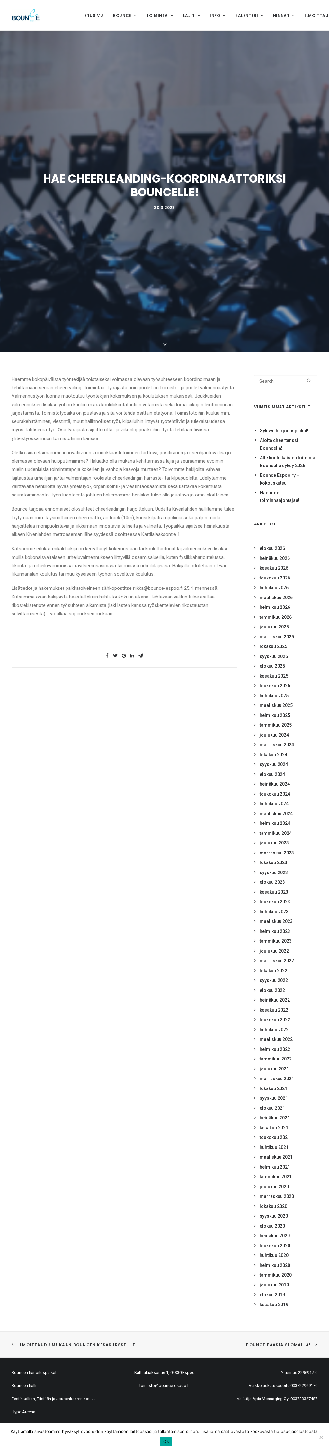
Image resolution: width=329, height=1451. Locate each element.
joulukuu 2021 (274, 1068)
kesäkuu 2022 (274, 1010)
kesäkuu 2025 (274, 676)
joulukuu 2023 (274, 842)
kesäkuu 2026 (274, 567)
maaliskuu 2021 (276, 1157)
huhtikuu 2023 (274, 911)
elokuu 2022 (272, 990)
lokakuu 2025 (273, 646)
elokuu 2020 (272, 1226)
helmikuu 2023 (275, 931)
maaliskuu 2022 (276, 1039)
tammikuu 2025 (276, 725)
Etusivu (93, 15)
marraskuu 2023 (277, 852)
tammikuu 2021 (276, 1176)
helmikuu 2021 (275, 1167)
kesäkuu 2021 (274, 1127)
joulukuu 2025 (274, 626)
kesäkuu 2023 (274, 892)
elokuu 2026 (272, 548)
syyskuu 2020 (274, 1216)
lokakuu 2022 (273, 970)
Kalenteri (246, 15)
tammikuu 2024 (276, 833)
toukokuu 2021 (275, 1137)
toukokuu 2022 (275, 1019)
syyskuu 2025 (274, 656)
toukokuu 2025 (275, 685)
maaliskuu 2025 (276, 705)
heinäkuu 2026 (275, 558)
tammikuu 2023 (276, 941)
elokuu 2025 (272, 666)
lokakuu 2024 (273, 754)
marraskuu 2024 (277, 744)
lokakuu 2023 (273, 862)
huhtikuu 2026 (274, 587)
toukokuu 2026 (275, 577)
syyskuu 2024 (274, 764)
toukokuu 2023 (275, 901)
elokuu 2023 (272, 882)
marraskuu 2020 (277, 1196)
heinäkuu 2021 (275, 1117)
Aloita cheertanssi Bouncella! (279, 444)
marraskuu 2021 (277, 1078)
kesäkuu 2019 (274, 1304)
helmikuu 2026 (275, 607)
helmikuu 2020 (275, 1265)
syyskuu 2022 (274, 980)
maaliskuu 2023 (276, 921)
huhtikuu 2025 (274, 695)
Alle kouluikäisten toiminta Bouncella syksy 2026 (287, 461)
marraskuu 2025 (277, 636)
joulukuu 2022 (274, 951)
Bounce (122, 15)
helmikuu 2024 (275, 823)
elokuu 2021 (272, 1108)
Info (215, 15)
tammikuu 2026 (276, 617)
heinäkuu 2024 (275, 784)
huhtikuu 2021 (274, 1147)
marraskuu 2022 (277, 960)
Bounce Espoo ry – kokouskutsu (279, 479)
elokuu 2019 (272, 1294)
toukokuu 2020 (275, 1245)
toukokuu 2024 (275, 793)
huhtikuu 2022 (274, 1029)
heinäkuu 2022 (275, 1000)
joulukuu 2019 (274, 1284)
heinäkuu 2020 (275, 1235)
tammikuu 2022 (276, 1058)
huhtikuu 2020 (274, 1255)
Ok (166, 1441)
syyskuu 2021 (274, 1098)
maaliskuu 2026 (276, 597)
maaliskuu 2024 (276, 813)
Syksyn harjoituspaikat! (284, 430)
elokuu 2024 (272, 774)
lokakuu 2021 (273, 1088)
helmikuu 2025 (275, 715)
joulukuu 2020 (274, 1186)
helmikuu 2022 (275, 1049)
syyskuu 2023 (274, 872)
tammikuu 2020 (276, 1274)
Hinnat (281, 15)
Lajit (189, 15)
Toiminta (157, 15)
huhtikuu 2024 (274, 803)
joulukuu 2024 (274, 735)
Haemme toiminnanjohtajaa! (279, 496)
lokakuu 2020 (273, 1206)
